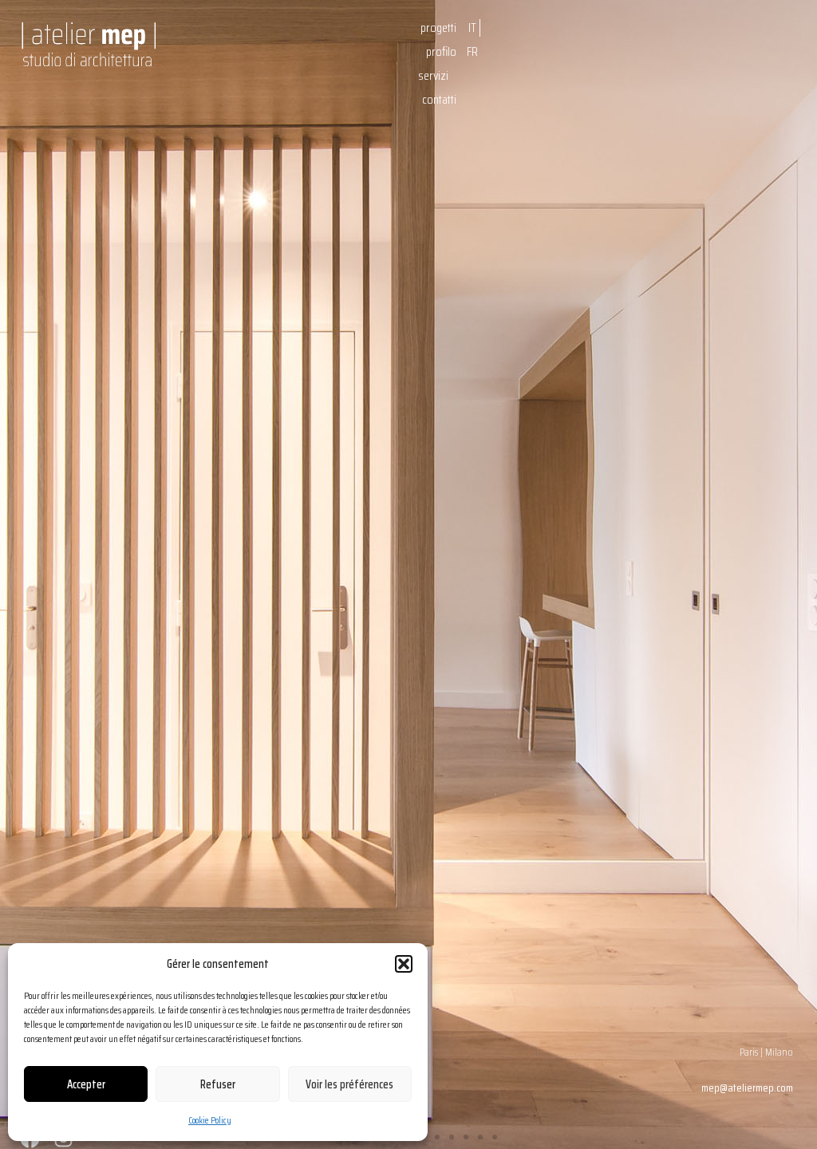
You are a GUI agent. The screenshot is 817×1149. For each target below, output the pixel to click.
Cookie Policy (209, 1119)
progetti (438, 28)
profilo (441, 51)
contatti (439, 99)
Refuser (217, 1084)
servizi (433, 75)
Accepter (86, 1084)
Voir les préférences (349, 1084)
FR (472, 51)
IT (472, 28)
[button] (404, 964)
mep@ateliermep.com (747, 1087)
